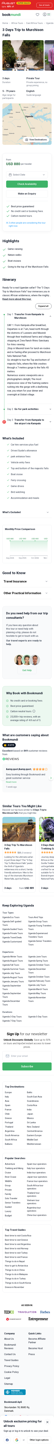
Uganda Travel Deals (12, 937)
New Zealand (33, 1127)
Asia (7, 1101)
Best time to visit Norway (16, 1248)
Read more (11, 782)
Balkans (8, 1144)
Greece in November (14, 1287)
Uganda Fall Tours (10, 965)
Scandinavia (33, 1101)
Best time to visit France (16, 1257)
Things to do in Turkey (15, 1278)
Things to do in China (15, 1270)
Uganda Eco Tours (11, 917)
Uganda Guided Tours (12, 929)
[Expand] (50, 409)
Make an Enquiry (27, 193)
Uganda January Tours (13, 981)
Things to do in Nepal (15, 1261)
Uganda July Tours (11, 973)
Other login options (39, 1440)
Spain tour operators (36, 1164)
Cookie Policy (11, 1372)
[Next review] (51, 778)
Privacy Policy (11, 1366)
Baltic (29, 1092)
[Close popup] (47, 1422)
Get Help (27, 670)
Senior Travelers (12, 1203)
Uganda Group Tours (38, 921)
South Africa (11, 1140)
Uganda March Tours (38, 989)
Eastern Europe (34, 1135)
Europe (8, 1092)
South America (12, 1135)
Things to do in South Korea (18, 1283)
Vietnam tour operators (33, 1202)
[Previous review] (3, 778)
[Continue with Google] (16, 1439)
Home (5, 23)
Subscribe (27, 1066)
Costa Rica (32, 1105)
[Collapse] (50, 316)
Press (31, 1354)
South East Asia (34, 1097)
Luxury (8, 1211)
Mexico (30, 1118)
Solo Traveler (11, 1198)
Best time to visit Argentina (18, 1244)
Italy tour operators (36, 1168)
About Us (9, 1338)
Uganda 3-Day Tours (12, 1016)
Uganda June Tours (37, 956)
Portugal (9, 1122)
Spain (7, 1105)
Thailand (9, 1127)
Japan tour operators (37, 1177)
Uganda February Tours (39, 981)
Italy (7, 1097)
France (8, 1109)
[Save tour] (7, 65)
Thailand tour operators (33, 1194)
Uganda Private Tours (12, 933)
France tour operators (37, 1181)
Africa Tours (17, 23)
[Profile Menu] (47, 14)
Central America (34, 1131)
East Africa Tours (34, 23)
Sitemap (8, 1384)
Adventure (10, 1164)
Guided (8, 1207)
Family (8, 1194)
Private (8, 1190)
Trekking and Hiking (14, 1168)
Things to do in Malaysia (16, 1274)
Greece (8, 1118)
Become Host (35, 1348)
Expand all (43, 306)
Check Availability (27, 184)
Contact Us (10, 1354)
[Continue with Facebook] (7, 1439)
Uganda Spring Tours (38, 961)
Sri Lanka (31, 1122)
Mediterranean (34, 1144)
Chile (7, 1114)
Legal (7, 1378)
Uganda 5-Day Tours (37, 1016)
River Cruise (10, 1177)
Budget (8, 1215)
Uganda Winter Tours (12, 956)
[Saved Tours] (37, 14)
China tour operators (36, 1215)
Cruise (8, 1172)
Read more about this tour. (17, 299)
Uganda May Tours (37, 993)
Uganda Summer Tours (13, 969)
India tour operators (36, 1172)
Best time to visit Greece (16, 1240)
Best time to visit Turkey (16, 1253)
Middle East (32, 1140)
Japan (30, 1114)
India (29, 1109)
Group (8, 1185)
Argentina (9, 1131)
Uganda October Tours (39, 965)
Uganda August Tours (12, 961)
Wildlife (8, 1181)
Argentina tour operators (34, 1209)
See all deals (44, 5)
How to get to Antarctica (16, 1266)
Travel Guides (11, 1360)
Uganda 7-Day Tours (12, 1021)
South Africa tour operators (35, 1187)
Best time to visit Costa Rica (18, 1235)
